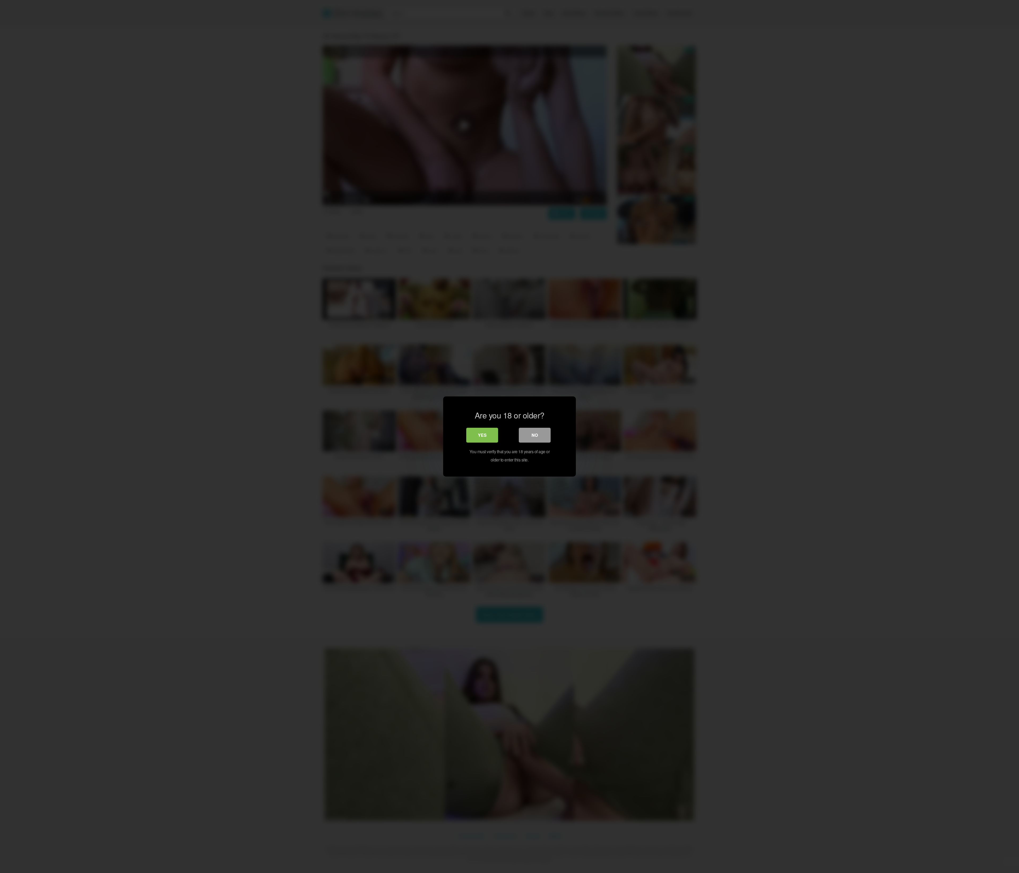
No (535, 435)
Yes (482, 435)
